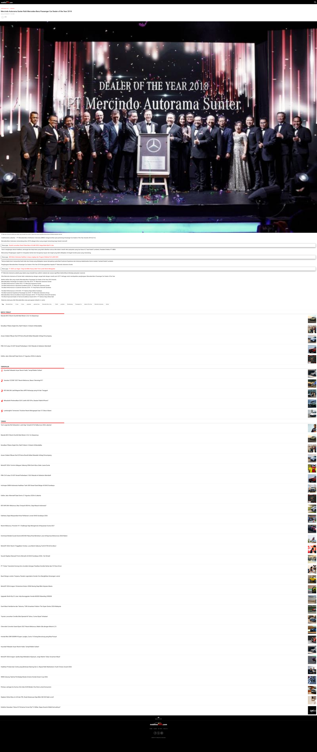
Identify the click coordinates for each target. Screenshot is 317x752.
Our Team (160, 728)
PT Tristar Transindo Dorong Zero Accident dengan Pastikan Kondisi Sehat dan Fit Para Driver (31, 566)
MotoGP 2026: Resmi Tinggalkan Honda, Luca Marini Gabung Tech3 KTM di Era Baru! (28, 546)
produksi (62, 304)
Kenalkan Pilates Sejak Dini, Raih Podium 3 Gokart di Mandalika (21, 326)
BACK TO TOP (158, 719)
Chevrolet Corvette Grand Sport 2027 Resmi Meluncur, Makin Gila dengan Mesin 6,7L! (29, 626)
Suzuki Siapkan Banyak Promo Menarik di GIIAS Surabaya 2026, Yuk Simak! (25, 556)
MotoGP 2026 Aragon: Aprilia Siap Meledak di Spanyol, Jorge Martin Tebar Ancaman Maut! (30, 657)
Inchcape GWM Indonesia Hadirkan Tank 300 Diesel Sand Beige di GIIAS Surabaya (27, 485)
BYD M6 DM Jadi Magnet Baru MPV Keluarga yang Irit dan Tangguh (26, 390)
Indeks (151, 728)
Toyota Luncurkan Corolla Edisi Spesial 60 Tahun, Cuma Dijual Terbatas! (24, 616)
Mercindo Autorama (99, 304)
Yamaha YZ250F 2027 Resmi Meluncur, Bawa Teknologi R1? (23, 380)
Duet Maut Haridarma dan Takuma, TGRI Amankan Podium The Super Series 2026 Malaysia (31, 606)
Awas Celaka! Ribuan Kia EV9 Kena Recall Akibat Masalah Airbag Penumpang (26, 336)
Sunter (107, 304)
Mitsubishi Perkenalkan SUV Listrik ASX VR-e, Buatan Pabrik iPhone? (26, 400)
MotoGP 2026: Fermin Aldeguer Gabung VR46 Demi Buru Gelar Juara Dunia (25, 465)
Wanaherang (70, 304)
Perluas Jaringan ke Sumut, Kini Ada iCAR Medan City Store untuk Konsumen (26, 687)
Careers (155, 728)
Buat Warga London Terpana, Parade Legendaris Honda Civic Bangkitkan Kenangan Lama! (30, 576)
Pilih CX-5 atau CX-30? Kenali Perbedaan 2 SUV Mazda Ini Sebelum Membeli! (26, 346)
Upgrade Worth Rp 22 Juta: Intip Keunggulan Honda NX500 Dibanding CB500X (26, 596)
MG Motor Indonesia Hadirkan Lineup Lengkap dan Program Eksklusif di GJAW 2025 (33, 257)
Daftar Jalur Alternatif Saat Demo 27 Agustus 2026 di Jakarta (21, 356)
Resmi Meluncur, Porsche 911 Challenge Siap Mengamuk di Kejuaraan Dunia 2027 (27, 526)
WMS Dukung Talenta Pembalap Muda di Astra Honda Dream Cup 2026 (24, 677)
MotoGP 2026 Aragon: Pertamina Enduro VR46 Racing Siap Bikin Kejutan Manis (26, 586)
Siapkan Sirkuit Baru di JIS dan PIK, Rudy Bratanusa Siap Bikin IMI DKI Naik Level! (27, 697)
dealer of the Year (88, 304)
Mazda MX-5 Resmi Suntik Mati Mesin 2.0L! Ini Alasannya (20, 316)
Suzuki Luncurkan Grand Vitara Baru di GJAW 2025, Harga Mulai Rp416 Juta (31, 245)
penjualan (29, 304)
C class (16, 304)
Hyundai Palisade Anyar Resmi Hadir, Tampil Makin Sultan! (23, 370)
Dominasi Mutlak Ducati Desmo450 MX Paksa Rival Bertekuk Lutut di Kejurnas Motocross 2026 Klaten (34, 536)
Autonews (12, 8)
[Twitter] (158, 733)
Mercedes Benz (9, 304)
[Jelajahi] (315, 2)
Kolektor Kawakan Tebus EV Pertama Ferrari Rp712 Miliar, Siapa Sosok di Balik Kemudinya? (30, 707)
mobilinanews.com (5, 8)
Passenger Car (78, 304)
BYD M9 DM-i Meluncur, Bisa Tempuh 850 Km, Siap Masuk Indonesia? (23, 505)
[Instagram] (161, 733)
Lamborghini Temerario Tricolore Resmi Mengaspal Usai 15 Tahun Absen (27, 410)
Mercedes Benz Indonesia (48, 304)
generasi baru (37, 304)
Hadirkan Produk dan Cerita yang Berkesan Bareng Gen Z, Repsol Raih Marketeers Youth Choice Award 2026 (36, 667)
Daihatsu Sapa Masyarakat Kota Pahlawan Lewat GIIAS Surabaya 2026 (24, 516)
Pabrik (56, 304)
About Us (165, 728)
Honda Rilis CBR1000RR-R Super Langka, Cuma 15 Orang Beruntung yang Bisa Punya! (29, 636)
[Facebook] (155, 733)
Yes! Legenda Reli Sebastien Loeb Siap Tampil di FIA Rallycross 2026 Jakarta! (26, 425)
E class (22, 304)
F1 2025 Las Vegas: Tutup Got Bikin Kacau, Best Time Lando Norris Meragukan (32, 269)
